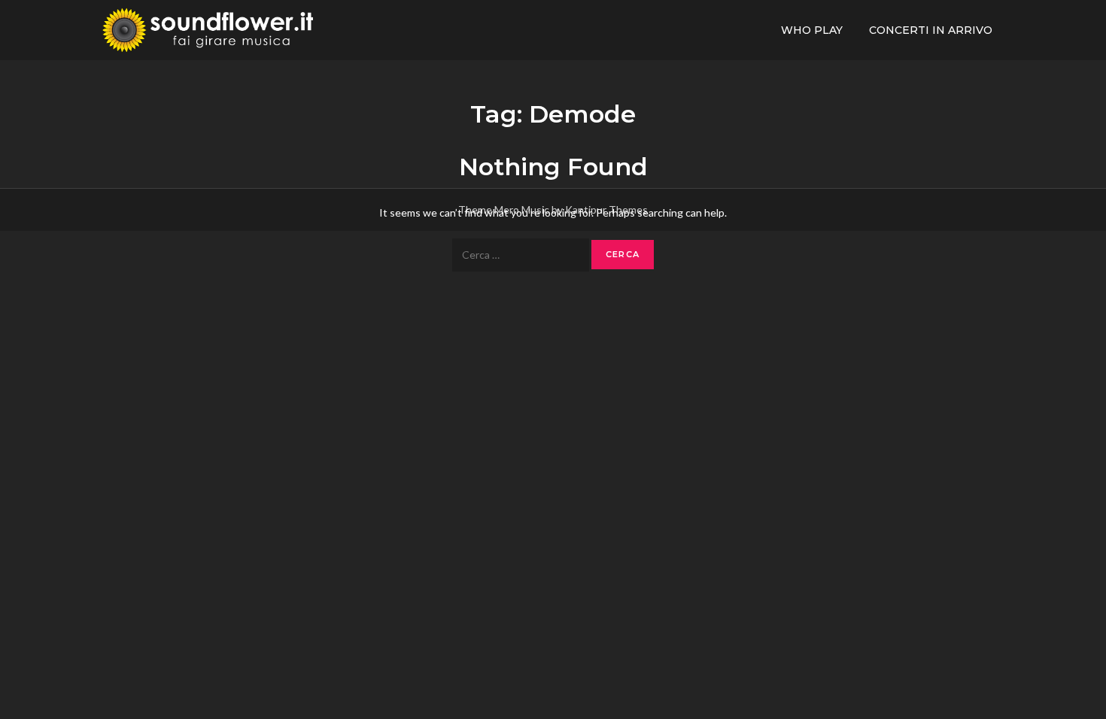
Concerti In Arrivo (930, 30)
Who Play (812, 30)
